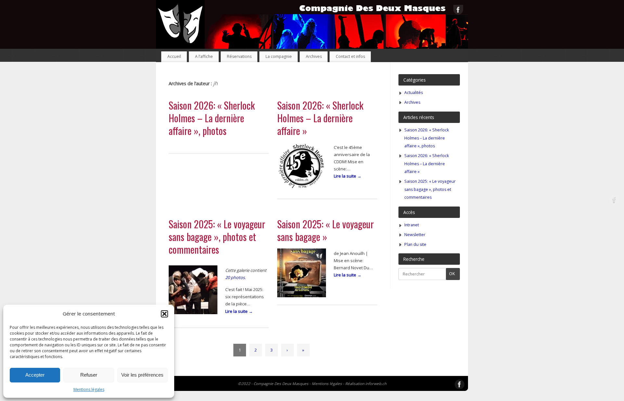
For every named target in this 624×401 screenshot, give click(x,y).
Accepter (35, 375)
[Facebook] (458, 11)
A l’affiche (204, 56)
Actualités (413, 92)
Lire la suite (347, 176)
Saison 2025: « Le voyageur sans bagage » (325, 230)
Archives (314, 56)
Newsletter (414, 234)
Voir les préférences (142, 375)
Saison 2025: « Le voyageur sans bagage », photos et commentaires (217, 237)
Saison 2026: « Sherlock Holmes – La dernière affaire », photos (212, 118)
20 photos (235, 277)
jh (215, 83)
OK (450, 273)
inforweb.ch (375, 383)
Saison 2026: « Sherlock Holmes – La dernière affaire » (320, 118)
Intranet (411, 225)
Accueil (174, 56)
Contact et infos (350, 56)
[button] (164, 314)
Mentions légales (88, 389)
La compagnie (279, 56)
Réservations (239, 56)
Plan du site (415, 244)
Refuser (88, 375)
